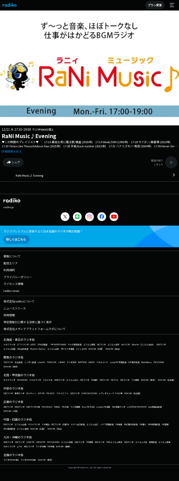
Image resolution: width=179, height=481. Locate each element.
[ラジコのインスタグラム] (89, 216)
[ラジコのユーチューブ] (114, 217)
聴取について (12, 256)
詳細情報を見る (12, 151)
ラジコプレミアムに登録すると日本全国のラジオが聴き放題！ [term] (43, 231)
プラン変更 (155, 5)
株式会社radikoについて (18, 301)
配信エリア (10, 263)
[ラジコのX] (65, 217)
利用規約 (9, 270)
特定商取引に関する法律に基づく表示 (27, 322)
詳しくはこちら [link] (16, 239)
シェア (16, 162)
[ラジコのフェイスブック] (101, 217)
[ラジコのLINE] (77, 217)
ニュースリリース (14, 308)
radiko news (11, 291)
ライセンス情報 (13, 284)
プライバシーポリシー (17, 277)
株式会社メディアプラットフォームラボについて (34, 329)
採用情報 (9, 315)
